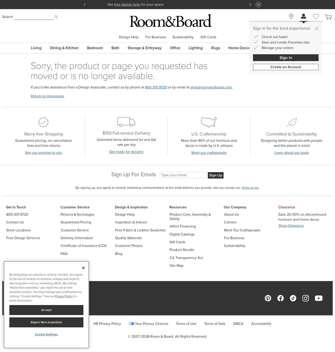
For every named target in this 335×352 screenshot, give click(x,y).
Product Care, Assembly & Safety (190, 216)
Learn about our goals (291, 152)
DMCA (238, 323)
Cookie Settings (46, 334)
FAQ (64, 253)
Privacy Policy (63, 296)
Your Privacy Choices (151, 323)
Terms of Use (186, 323)
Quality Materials (128, 238)
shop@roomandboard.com (211, 87)
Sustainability (183, 37)
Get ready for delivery (126, 151)
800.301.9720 (156, 87)
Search (7, 16)
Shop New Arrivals (167, 4)
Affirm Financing (183, 226)
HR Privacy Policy (107, 323)
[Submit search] (56, 17)
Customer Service (75, 230)
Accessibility (261, 323)
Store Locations (18, 230)
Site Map (176, 265)
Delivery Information (77, 238)
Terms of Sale (214, 323)
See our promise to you (43, 152)
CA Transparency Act (186, 257)
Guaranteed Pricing (76, 222)
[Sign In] (303, 17)
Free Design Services (23, 238)
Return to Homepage (47, 96)
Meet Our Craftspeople (242, 230)
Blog (118, 253)
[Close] (316, 28)
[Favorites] (316, 22)
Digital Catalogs (182, 234)
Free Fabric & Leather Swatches (140, 230)
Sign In (286, 58)
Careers (230, 222)
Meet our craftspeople (209, 152)
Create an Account (286, 67)
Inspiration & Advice (131, 222)
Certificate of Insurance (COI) (83, 245)
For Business (155, 37)
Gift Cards (208, 37)
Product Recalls (182, 249)
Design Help (129, 37)
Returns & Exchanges (77, 214)
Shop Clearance (291, 225)
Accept (46, 310)
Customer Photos (128, 245)
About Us (231, 214)
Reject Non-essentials (46, 322)
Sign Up (215, 175)
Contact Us (15, 222)
